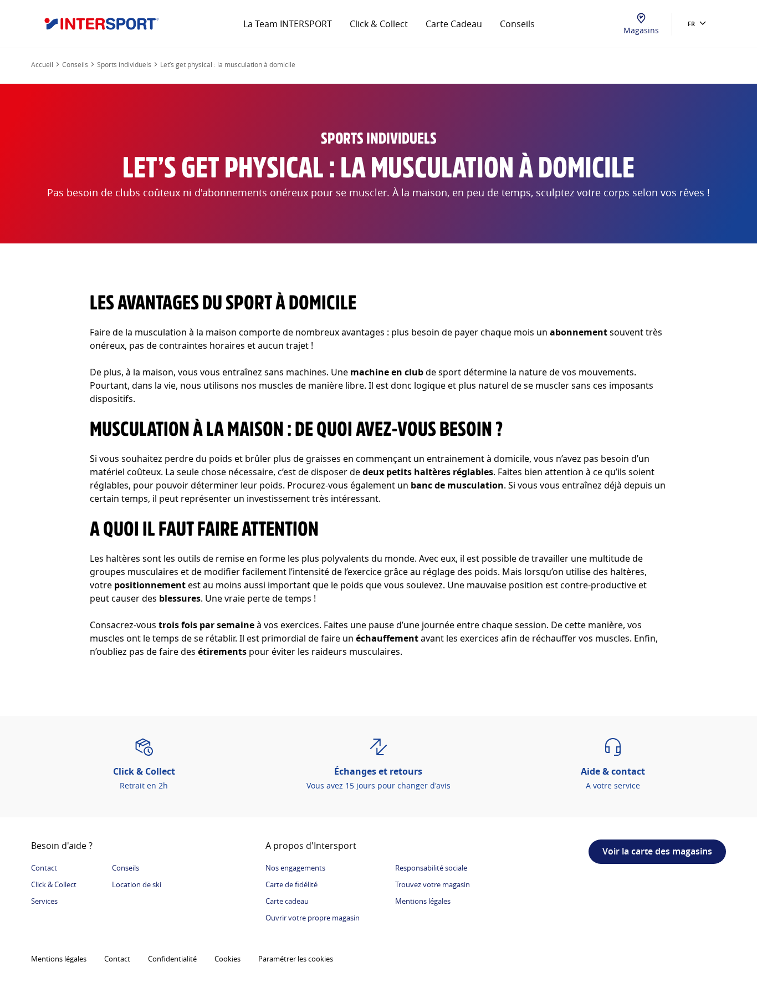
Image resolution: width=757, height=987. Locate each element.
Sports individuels (124, 64)
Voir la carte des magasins (657, 851)
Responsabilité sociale (431, 868)
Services (44, 901)
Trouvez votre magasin (432, 884)
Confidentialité (172, 959)
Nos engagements (295, 868)
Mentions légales (423, 901)
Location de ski (136, 884)
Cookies (227, 959)
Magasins (641, 30)
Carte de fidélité (291, 884)
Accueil (42, 64)
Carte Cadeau (454, 24)
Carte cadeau (287, 901)
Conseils (517, 24)
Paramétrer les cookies (295, 959)
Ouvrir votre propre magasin (312, 918)
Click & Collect (379, 24)
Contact (44, 868)
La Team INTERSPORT (287, 24)
